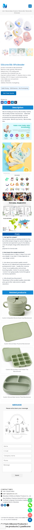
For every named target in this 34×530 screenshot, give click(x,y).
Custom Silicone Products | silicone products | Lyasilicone (16, 525)
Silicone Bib (22, 11)
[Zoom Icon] (31, 17)
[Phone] (30, 510)
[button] (2, 102)
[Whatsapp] (30, 500)
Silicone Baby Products (12, 11)
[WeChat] (30, 505)
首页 (3, 11)
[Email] (30, 515)
